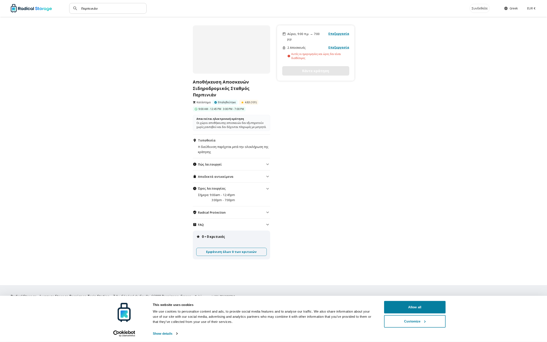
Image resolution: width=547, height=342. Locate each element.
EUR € (531, 8)
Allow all (414, 307)
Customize (412, 321)
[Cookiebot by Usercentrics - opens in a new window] (124, 333)
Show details (162, 333)
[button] (231, 164)
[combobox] (112, 8)
